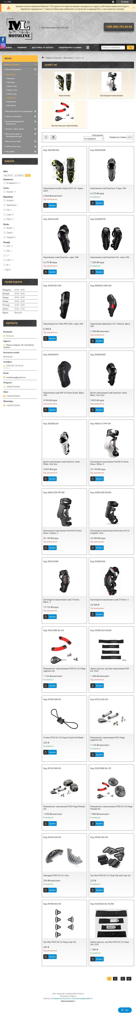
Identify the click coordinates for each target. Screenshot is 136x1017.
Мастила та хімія (13, 141)
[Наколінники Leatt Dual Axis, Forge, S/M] (111, 169)
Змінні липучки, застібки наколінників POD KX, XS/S (109, 669)
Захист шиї (12, 86)
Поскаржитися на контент (61, 998)
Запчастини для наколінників (64, 125)
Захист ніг (11, 98)
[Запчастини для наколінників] (64, 111)
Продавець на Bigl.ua (68, 996)
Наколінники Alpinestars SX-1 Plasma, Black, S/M (110, 325)
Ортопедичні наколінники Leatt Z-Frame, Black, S (61, 600)
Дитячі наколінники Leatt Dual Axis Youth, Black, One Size (108, 394)
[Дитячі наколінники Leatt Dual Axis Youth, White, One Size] (64, 443)
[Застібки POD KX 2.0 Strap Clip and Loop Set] (111, 857)
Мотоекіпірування (13, 69)
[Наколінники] (64, 81)
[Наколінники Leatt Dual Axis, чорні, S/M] (64, 238)
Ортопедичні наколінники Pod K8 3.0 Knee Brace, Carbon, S (62, 532)
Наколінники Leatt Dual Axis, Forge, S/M (108, 188)
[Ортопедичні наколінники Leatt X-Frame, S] (111, 581)
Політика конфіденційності (82, 998)
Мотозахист (68, 58)
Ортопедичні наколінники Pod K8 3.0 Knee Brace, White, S (109, 463)
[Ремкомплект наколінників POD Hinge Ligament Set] (111, 719)
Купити (52, 205)
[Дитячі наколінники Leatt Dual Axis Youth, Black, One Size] (111, 374)
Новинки (22, 47)
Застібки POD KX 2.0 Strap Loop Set (59, 942)
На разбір (10, 151)
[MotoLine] (19, 28)
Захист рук (11, 94)
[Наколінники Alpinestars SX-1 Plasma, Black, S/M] (111, 305)
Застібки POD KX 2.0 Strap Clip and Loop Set (110, 875)
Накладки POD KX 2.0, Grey (56, 875)
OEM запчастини (13, 146)
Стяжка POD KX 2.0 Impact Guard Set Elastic (63, 737)
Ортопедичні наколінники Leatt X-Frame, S (109, 599)
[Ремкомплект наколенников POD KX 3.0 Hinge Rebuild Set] (111, 788)
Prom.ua (81, 994)
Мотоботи (11, 105)
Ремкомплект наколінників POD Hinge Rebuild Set (64, 807)
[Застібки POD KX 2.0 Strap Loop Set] (64, 923)
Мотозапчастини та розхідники (19, 111)
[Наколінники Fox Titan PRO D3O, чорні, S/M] (64, 305)
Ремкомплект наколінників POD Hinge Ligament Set (107, 738)
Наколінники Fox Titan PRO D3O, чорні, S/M (63, 324)
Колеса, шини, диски (15, 129)
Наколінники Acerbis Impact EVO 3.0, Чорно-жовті (63, 189)
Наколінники (64, 95)
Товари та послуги (53, 58)
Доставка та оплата (42, 47)
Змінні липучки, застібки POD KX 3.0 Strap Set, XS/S (109, 943)
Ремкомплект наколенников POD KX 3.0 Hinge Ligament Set (64, 669)
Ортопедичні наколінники (111, 95)
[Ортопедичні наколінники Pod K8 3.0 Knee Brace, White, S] (111, 443)
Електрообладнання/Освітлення (15, 122)
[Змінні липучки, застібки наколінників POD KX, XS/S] (111, 650)
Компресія (11, 102)
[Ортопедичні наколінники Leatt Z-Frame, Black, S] (64, 581)
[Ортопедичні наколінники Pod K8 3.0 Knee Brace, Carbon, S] (64, 512)
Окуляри (11, 82)
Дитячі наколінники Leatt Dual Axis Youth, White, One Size (61, 463)
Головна (7, 47)
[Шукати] (130, 48)
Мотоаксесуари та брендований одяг (14, 135)
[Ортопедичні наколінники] (111, 81)
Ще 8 (8, 270)
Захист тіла (12, 90)
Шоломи (11, 78)
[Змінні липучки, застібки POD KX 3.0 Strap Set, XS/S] (111, 923)
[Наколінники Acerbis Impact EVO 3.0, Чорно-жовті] (64, 169)
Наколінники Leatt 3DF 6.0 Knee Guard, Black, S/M (63, 394)
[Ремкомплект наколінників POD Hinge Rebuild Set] (64, 788)
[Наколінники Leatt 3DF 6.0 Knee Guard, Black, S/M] (64, 374)
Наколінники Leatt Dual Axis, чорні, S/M (60, 257)
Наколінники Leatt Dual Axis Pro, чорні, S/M (109, 257)
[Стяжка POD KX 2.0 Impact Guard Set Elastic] (64, 719)
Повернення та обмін (70, 47)
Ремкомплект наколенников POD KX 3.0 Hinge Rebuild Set (111, 807)
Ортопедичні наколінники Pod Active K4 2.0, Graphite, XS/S (110, 532)
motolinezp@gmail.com (16, 377)
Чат (127, 1010)
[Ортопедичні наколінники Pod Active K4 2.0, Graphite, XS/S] (111, 512)
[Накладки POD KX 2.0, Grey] (64, 857)
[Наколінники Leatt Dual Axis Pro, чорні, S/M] (111, 238)
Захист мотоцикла (14, 116)
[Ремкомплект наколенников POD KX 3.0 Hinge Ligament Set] (64, 650)
